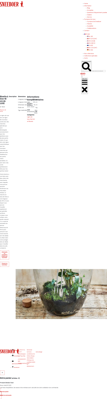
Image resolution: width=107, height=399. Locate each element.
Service (89, 17)
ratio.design (39, 352)
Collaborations (91, 28)
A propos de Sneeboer (94, 21)
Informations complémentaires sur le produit (4, 254)
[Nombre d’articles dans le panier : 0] (81, 76)
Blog (88, 8)
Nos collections (89, 53)
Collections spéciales (90, 56)
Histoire (89, 24)
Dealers (89, 15)
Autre (86, 58)
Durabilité (90, 26)
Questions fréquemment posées (97, 12)
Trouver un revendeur (4, 264)
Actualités (90, 10)
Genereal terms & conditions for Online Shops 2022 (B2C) (31, 354)
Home (86, 3)
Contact (86, 30)
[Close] (2, 373)
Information (87, 6)
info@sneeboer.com (23, 363)
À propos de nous (89, 19)
